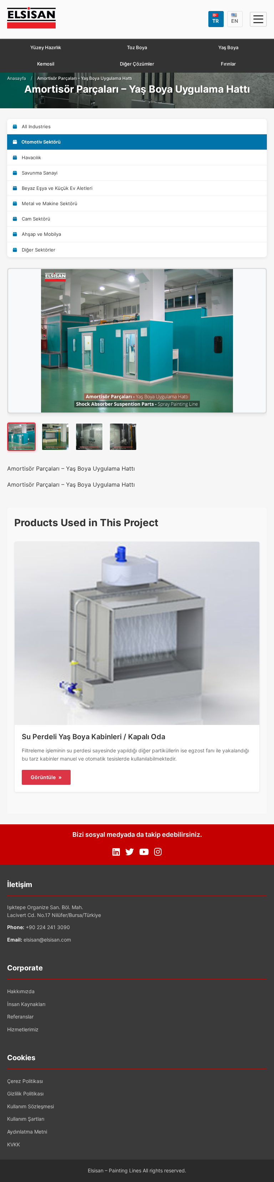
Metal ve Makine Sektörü (48, 203)
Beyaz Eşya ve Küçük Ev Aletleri (56, 188)
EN (234, 21)
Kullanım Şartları (25, 1119)
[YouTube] (144, 852)
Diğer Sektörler (37, 250)
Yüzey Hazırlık (45, 47)
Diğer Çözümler (137, 64)
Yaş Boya (228, 47)
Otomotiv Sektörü (40, 142)
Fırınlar (228, 64)
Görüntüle (46, 777)
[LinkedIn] (116, 852)
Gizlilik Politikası (25, 1093)
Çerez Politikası (25, 1081)
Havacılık (30, 157)
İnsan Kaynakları (26, 1004)
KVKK (13, 1144)
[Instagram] (158, 852)
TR (215, 21)
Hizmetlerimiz (23, 1029)
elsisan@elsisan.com (47, 940)
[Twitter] (129, 852)
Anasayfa (16, 78)
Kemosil (45, 64)
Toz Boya (137, 47)
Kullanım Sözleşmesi (30, 1106)
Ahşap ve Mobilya (40, 234)
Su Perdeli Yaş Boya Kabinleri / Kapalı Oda (93, 736)
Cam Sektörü (35, 219)
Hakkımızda (21, 991)
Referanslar (20, 1016)
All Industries (35, 126)
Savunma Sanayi (38, 173)
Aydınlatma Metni (27, 1132)
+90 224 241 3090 (48, 927)
